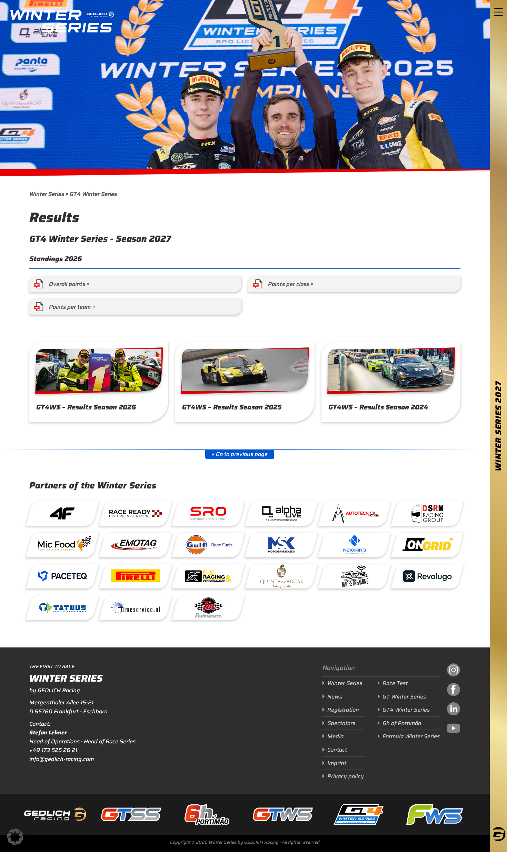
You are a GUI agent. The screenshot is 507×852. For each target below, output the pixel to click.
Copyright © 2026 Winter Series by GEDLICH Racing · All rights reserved (245, 842)
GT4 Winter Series (93, 194)
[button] (242, 162)
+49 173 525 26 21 (53, 750)
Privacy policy (345, 776)
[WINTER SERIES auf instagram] (453, 671)
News (334, 696)
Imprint (336, 763)
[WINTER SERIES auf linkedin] (453, 710)
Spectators (341, 723)
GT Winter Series (404, 696)
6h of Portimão (401, 723)
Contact (337, 749)
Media (335, 736)
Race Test (395, 683)
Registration (343, 709)
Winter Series (46, 194)
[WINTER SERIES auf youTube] (453, 729)
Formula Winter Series (411, 736)
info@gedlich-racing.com (61, 759)
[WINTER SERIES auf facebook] (453, 691)
